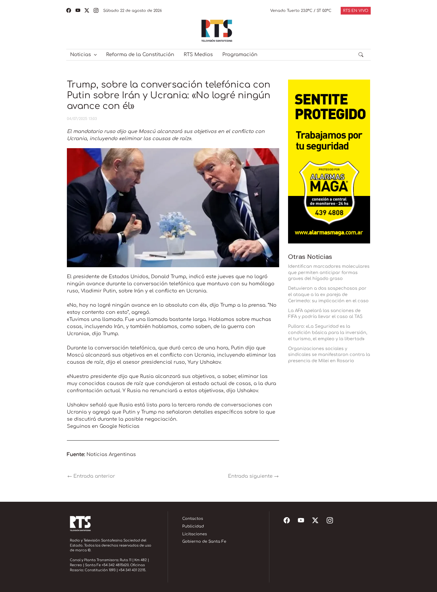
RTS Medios (198, 54)
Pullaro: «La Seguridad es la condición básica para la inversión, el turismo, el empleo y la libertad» (327, 332)
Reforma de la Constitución (140, 54)
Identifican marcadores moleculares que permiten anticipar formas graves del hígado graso (329, 272)
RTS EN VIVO (355, 11)
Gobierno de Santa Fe (204, 541)
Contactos (192, 519)
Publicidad (193, 526)
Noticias (80, 54)
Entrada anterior (91, 476)
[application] (94, 54)
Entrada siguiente (253, 476)
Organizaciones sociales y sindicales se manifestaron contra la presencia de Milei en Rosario (329, 354)
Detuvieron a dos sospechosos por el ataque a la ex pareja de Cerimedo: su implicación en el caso (328, 294)
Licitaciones (194, 534)
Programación (239, 54)
